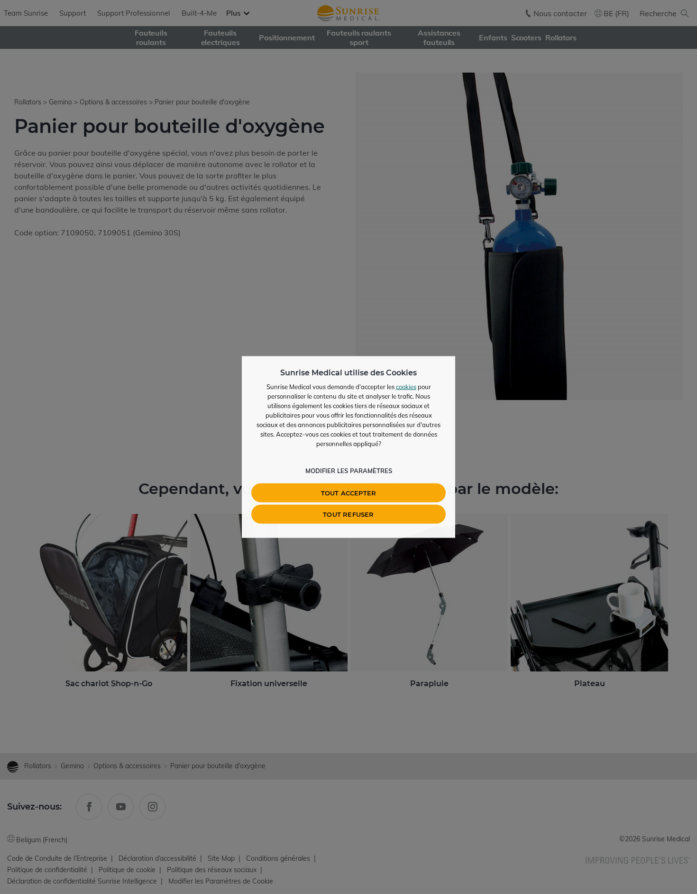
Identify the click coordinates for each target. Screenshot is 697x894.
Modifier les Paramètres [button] (348, 471)
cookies (406, 387)
